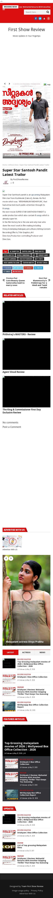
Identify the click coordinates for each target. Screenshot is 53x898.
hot (34, 255)
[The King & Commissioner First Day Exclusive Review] (26, 391)
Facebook (8, 268)
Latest (10, 652)
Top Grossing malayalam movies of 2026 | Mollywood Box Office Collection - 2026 (25, 108)
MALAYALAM (20, 687)
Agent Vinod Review (14, 371)
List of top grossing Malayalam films (32, 846)
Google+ (29, 268)
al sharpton (14, 251)
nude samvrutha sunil (12, 263)
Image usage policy (20, 890)
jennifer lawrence (10, 259)
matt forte (39, 259)
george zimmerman (23, 255)
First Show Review (26, 29)
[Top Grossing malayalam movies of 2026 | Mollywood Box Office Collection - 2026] (26, 97)
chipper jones (27, 251)
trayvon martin (28, 263)
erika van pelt (39, 251)
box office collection (24, 659)
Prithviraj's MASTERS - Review (19, 334)
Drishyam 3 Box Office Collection (32, 677)
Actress (26, 652)
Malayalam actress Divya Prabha (24, 641)
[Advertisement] (26, 59)
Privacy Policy (37, 890)
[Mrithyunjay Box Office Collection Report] (9, 706)
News (42, 652)
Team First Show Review (32, 886)
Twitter (19, 268)
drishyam (20, 843)
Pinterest (18, 271)
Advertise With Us (27, 893)
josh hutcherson (25, 259)
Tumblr (7, 271)
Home (5, 165)
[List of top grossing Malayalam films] (9, 847)
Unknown (22, 669)
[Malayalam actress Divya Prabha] (26, 600)
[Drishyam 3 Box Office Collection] (9, 678)
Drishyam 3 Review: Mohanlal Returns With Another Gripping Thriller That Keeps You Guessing (32, 691)
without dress (13, 165)
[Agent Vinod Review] (26, 354)
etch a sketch (9, 255)
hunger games (43, 255)
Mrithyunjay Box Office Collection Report (32, 706)
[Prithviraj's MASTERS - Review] (26, 316)
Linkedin (39, 268)
